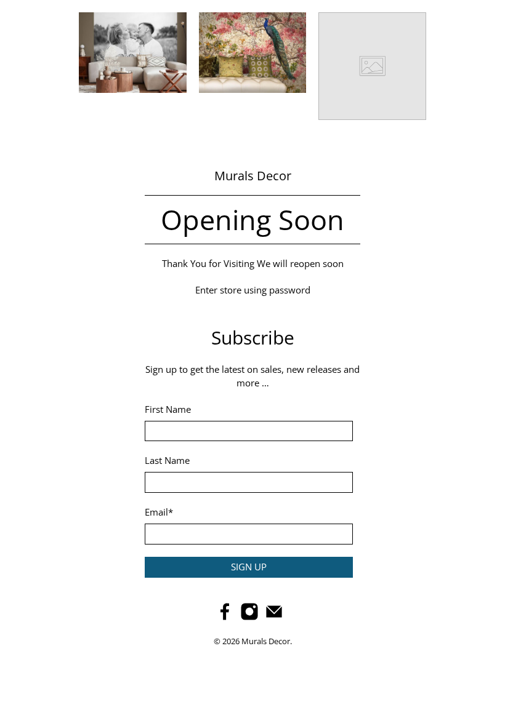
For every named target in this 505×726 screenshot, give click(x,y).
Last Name (167, 460)
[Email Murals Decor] (274, 617)
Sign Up (249, 566)
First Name (168, 409)
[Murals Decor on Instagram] (249, 617)
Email (159, 512)
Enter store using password (252, 290)
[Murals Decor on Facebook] (225, 617)
